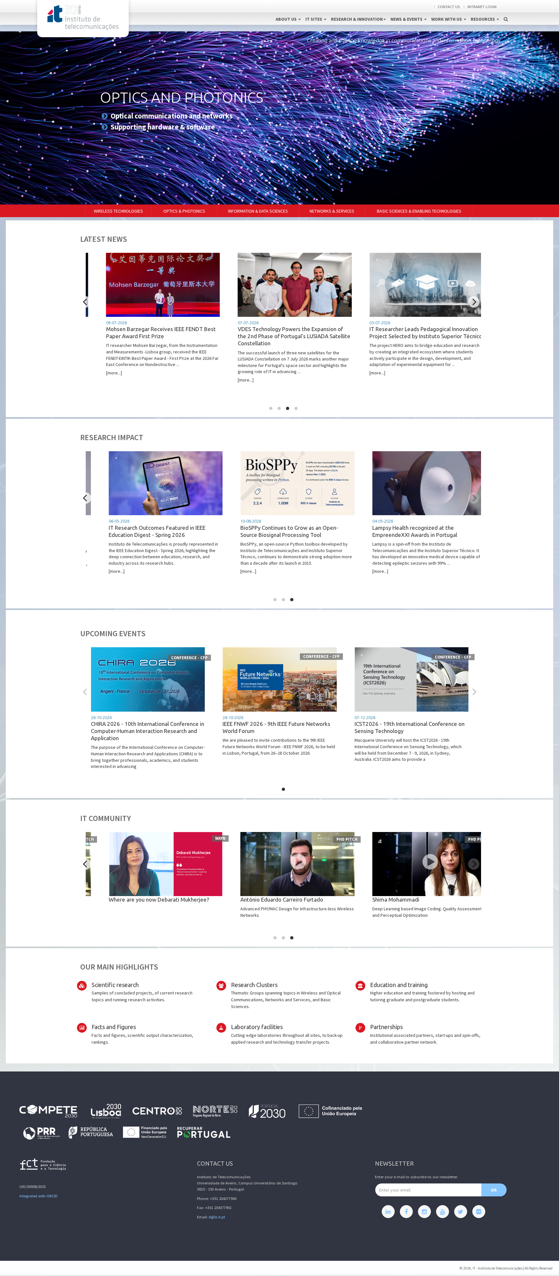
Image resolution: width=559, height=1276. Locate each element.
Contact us (449, 6)
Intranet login (482, 6)
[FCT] (43, 1165)
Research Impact (111, 437)
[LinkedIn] (388, 1211)
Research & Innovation (357, 19)
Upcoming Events (113, 633)
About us (287, 19)
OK (494, 1190)
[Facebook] (406, 1211)
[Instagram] (424, 1211)
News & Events (406, 19)
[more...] (147, 348)
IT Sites (314, 19)
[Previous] (85, 302)
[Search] (505, 12)
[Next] (473, 302)
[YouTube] (442, 1211)
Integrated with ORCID (38, 1195)
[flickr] (478, 1211)
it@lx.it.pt (217, 1217)
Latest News (103, 239)
